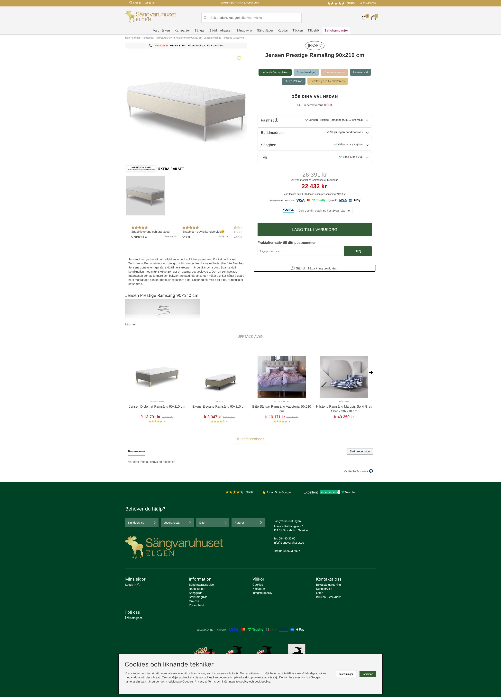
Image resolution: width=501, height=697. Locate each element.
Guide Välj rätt (293, 81)
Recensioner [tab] (136, 451)
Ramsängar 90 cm (166, 37)
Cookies (257, 584)
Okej (357, 251)
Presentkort (196, 605)
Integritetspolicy (262, 592)
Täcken (298, 30)
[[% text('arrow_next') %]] (371, 372)
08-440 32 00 (177, 45)
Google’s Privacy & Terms (199, 681)
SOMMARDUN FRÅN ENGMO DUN (240, 2)
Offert (202, 522)
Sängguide (195, 592)
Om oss (194, 601)
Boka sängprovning (328, 584)
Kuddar (283, 30)
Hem (127, 37)
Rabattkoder (197, 588)
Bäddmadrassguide (201, 584)
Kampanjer (182, 30)
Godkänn (368, 674)
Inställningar (346, 674)
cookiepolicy (262, 681)
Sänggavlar (244, 30)
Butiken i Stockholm (329, 597)
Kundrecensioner (334, 72)
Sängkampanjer (336, 30)
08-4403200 (369, 3)
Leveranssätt (172, 522)
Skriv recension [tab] (360, 451)
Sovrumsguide (198, 597)
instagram (135, 618)
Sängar (200, 30)
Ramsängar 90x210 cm (189, 37)
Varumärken (161, 30)
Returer (239, 522)
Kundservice (136, 522)
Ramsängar (148, 37)
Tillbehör (314, 30)
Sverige (137, 2)
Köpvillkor (258, 588)
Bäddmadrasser (220, 30)
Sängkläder (265, 30)
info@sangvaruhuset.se (289, 542)
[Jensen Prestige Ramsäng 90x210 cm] (145, 196)
